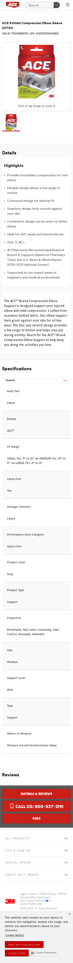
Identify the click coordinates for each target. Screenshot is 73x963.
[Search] (57, 5)
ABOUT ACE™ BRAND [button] (22, 875)
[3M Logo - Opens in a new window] (12, 5)
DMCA (62, 894)
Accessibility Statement (35, 897)
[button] (43, 953)
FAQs (36, 818)
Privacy (33, 894)
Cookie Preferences (31, 904)
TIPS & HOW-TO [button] (18, 850)
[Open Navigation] (67, 5)
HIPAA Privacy (48, 894)
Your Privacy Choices (32, 900)
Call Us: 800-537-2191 (38, 806)
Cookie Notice (14, 935)
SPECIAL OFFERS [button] (18, 862)
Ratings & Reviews (36, 794)
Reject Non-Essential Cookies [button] (24, 944)
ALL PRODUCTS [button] (17, 838)
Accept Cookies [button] (16, 953)
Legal (23, 894)
